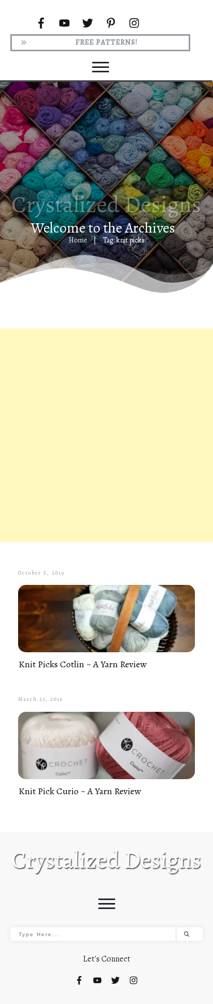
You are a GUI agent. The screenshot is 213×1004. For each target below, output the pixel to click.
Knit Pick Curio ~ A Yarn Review (80, 791)
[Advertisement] (106, 435)
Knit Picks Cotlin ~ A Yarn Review (83, 664)
